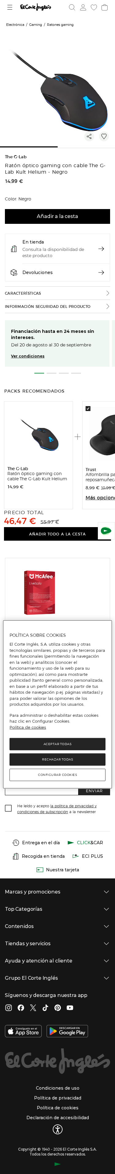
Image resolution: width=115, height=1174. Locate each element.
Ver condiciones (27, 356)
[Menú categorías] (10, 7)
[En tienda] (101, 248)
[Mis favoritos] (93, 7)
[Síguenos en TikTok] (45, 1008)
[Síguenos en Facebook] (21, 1008)
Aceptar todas (58, 744)
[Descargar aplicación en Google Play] (67, 1032)
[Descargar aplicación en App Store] (23, 1032)
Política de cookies (28, 727)
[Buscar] (72, 7)
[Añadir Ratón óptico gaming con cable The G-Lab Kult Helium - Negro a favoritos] (104, 136)
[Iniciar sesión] (82, 7)
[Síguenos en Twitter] (33, 1008)
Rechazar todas (57, 759)
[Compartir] (89, 136)
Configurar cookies (57, 775)
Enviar (94, 790)
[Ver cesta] (104, 7)
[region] (57, 704)
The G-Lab (16, 156)
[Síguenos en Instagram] (8, 1008)
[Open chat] (106, 530)
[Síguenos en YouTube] (70, 1008)
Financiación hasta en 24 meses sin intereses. (52, 334)
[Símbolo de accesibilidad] (58, 1129)
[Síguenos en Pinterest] (57, 1008)
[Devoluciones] (101, 272)
